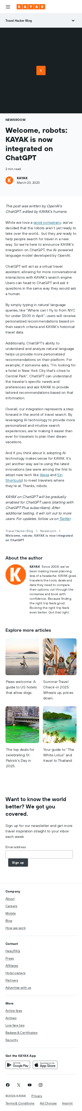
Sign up (18, 863)
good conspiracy (47, 222)
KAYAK (22, 178)
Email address (15, 847)
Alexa (44, 474)
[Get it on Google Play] (17, 1065)
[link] (8, 1085)
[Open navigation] (8, 7)
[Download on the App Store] (45, 1065)
